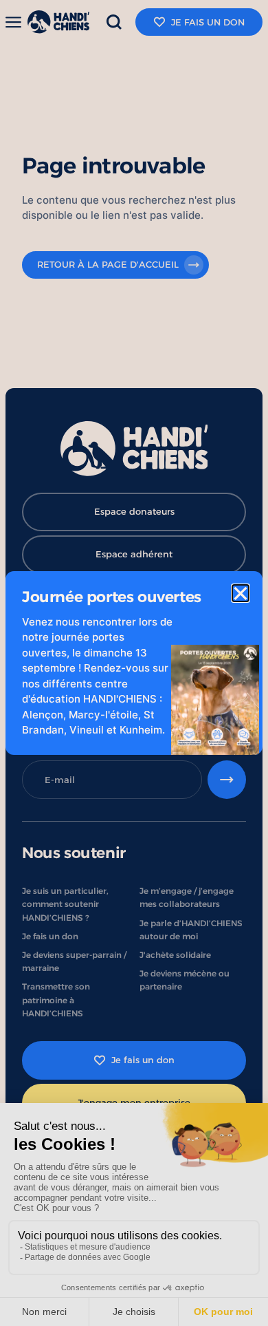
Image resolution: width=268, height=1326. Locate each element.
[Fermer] (240, 593)
